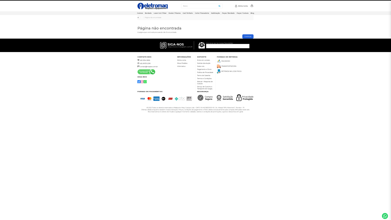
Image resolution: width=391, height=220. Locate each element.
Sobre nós (200, 66)
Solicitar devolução (203, 63)
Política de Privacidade (205, 72)
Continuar (247, 36)
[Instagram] (142, 83)
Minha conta (181, 60)
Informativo (181, 66)
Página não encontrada (153, 17)
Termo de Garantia (203, 75)
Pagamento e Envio (204, 69)
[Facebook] (139, 83)
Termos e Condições (204, 78)
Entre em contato (203, 60)
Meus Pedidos (182, 63)
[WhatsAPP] (145, 83)
